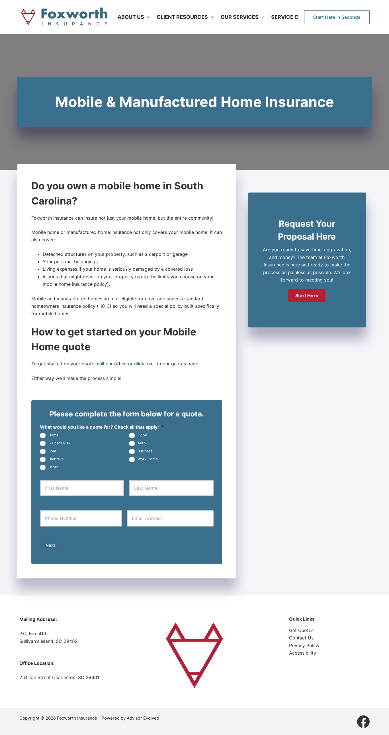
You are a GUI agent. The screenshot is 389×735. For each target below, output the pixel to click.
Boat (52, 451)
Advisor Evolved (143, 718)
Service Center (293, 17)
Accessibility (302, 653)
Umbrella (56, 459)
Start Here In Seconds (337, 17)
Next (50, 545)
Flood (142, 435)
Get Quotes (301, 630)
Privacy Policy (304, 645)
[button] (306, 295)
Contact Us (301, 638)
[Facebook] (363, 721)
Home (53, 435)
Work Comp (148, 459)
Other (53, 467)
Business (145, 451)
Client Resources (182, 17)
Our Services (240, 17)
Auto (142, 443)
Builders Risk (59, 443)
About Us (131, 17)
